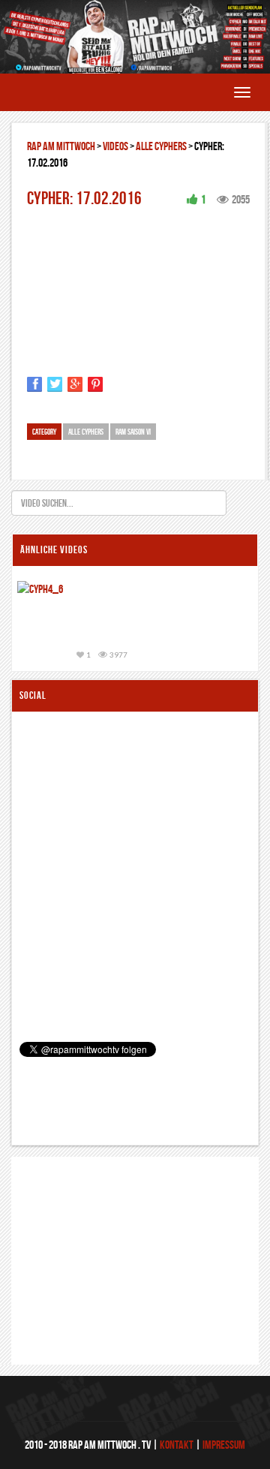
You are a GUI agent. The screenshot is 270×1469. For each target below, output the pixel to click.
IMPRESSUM (223, 1444)
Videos (115, 146)
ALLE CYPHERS (161, 146)
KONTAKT (177, 1444)
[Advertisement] (117, 1232)
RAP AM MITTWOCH (61, 146)
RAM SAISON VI (133, 431)
